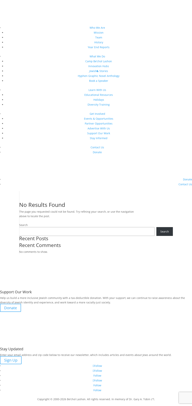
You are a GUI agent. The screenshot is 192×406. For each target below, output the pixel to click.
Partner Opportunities (98, 123)
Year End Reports (99, 47)
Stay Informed (98, 138)
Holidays (98, 99)
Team (98, 37)
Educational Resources (98, 95)
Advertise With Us (99, 128)
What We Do (97, 56)
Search (23, 225)
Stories (98, 71)
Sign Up (10, 360)
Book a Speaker (98, 81)
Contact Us (97, 147)
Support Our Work (98, 133)
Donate (97, 152)
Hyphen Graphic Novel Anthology (98, 76)
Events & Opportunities (98, 118)
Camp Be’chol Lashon (98, 61)
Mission (99, 32)
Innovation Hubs (98, 66)
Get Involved (97, 114)
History (98, 42)
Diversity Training (99, 104)
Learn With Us (97, 90)
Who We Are (97, 27)
